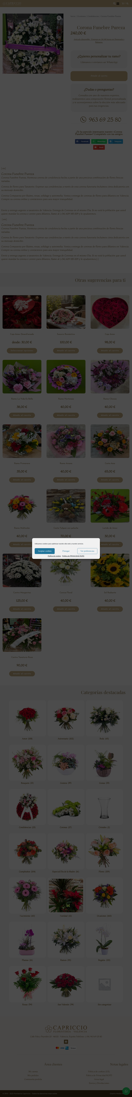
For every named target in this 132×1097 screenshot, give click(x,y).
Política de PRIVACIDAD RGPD (73, 556)
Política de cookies (54, 556)
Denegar (66, 551)
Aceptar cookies (44, 551)
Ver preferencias (87, 551)
